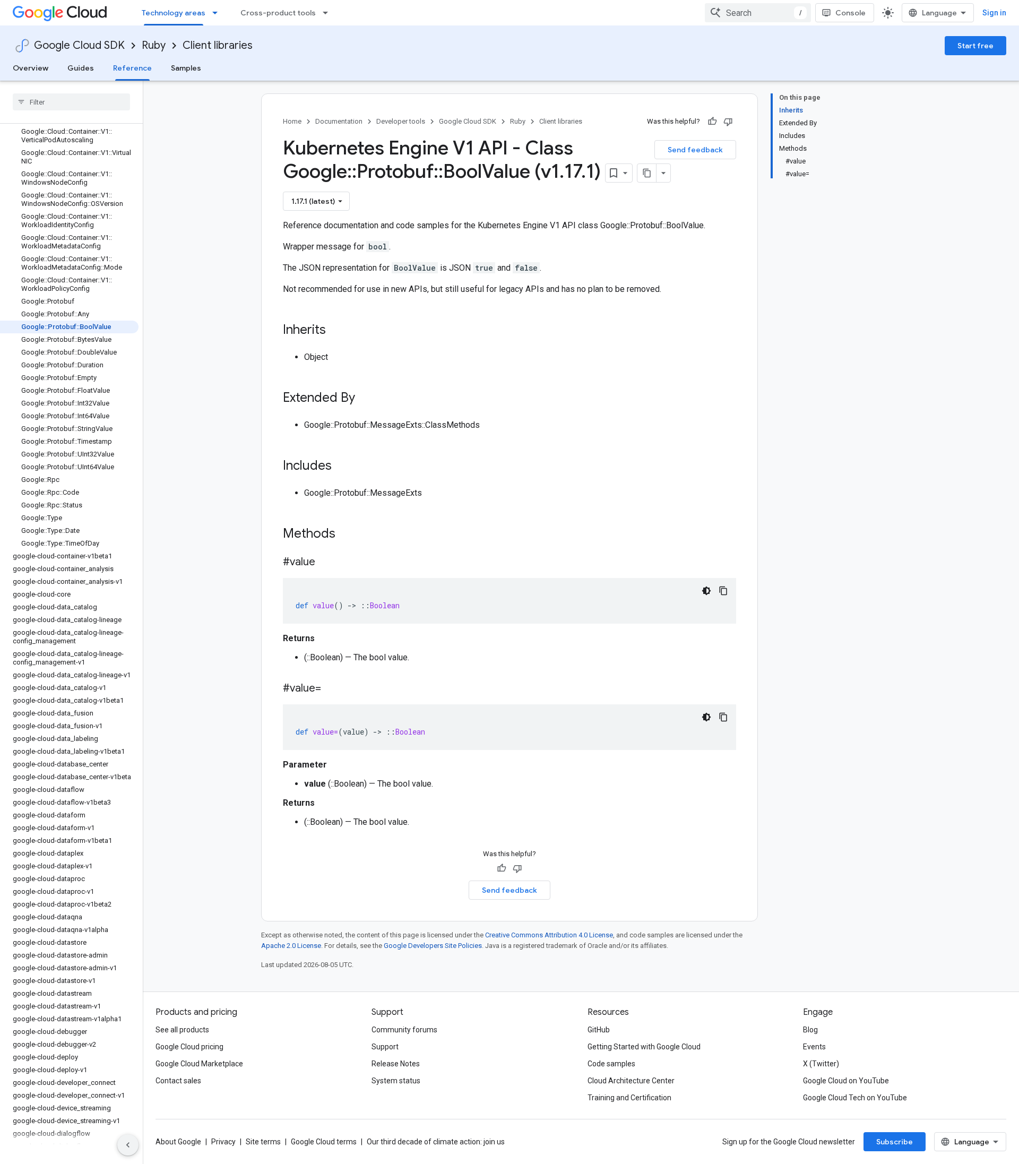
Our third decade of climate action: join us (436, 1141)
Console (850, 13)
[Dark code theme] (706, 590)
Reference (132, 68)
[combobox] (758, 12)
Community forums (404, 1029)
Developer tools (400, 121)
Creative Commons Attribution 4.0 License (549, 935)
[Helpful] (712, 122)
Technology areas (173, 13)
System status (396, 1080)
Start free (975, 45)
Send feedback (695, 149)
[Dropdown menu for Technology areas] (218, 12)
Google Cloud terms (324, 1141)
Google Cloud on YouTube (846, 1080)
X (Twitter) (821, 1063)
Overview (30, 68)
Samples (186, 68)
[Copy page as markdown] (647, 173)
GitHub (599, 1029)
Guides (80, 68)
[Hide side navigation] (128, 1145)
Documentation (338, 121)
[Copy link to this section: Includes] (342, 466)
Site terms (263, 1141)
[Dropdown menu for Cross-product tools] (328, 12)
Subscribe (894, 1141)
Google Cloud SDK (79, 45)
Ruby (154, 45)
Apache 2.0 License (291, 946)
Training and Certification (629, 1097)
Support (385, 1046)
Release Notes (396, 1063)
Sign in (994, 12)
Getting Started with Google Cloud (644, 1046)
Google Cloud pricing (189, 1046)
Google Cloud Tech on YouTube (855, 1097)
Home (292, 121)
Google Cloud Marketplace (199, 1063)
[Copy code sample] (723, 590)
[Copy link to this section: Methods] (349, 534)
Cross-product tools (278, 13)
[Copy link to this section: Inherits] (336, 330)
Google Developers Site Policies (433, 946)
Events (814, 1046)
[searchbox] (71, 101)
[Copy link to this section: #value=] (331, 689)
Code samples (611, 1063)
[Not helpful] (728, 122)
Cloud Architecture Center (631, 1080)
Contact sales (178, 1080)
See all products (182, 1029)
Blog (810, 1029)
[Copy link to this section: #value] (325, 562)
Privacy (223, 1141)
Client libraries (218, 45)
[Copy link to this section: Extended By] (365, 398)
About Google (178, 1141)
